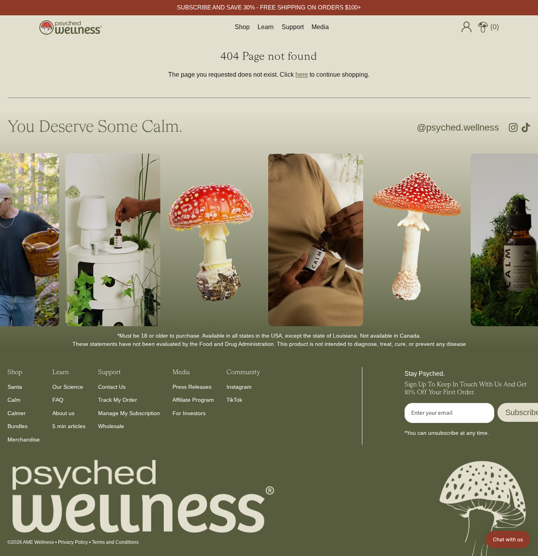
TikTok (234, 400)
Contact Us (112, 387)
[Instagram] (513, 127)
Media (320, 27)
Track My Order (117, 400)
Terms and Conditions (115, 542)
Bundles (17, 426)
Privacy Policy (73, 542)
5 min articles (68, 426)
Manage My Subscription (129, 413)
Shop (242, 27)
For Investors (189, 413)
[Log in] (466, 26)
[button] (508, 539)
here (301, 74)
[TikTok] (526, 127)
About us (63, 413)
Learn (266, 27)
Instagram (239, 387)
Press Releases (192, 387)
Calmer (16, 413)
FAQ (57, 400)
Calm (13, 400)
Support (293, 27)
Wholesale (111, 426)
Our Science (67, 387)
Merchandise (23, 439)
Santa (14, 387)
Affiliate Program (193, 400)
